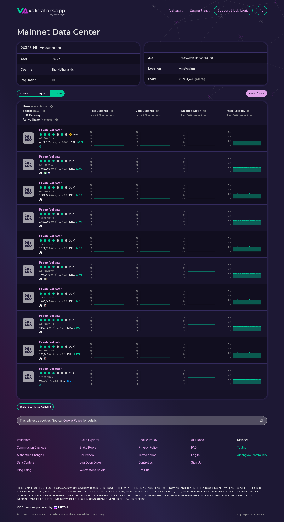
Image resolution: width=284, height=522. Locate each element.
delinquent (41, 93)
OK (262, 420)
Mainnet (242, 440)
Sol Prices (87, 455)
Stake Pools (88, 447)
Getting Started (200, 11)
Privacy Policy (148, 447)
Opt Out (144, 470)
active (24, 93)
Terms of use (147, 455)
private (57, 93)
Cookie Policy (72, 420)
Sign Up (196, 462)
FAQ (194, 447)
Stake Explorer (89, 440)
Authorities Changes (30, 455)
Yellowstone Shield (92, 470)
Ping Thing (24, 470)
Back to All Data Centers (35, 406)
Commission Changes (31, 447)
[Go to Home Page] (41, 11)
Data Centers (25, 462)
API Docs (197, 440)
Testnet (242, 447)
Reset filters (256, 93)
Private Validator (50, 130)
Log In (195, 455)
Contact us (146, 462)
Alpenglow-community (252, 455)
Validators (176, 11)
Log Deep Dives (91, 462)
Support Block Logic (233, 10)
